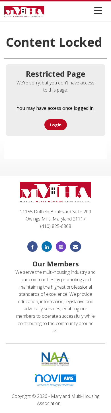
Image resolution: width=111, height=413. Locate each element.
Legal (68, 403)
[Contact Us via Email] (75, 246)
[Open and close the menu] (74, 10)
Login (55, 124)
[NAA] (55, 358)
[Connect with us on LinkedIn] (47, 246)
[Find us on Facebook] (32, 246)
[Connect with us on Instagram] (61, 246)
